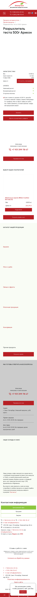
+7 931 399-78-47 (23, 520)
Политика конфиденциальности (18, 579)
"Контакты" (13, 492)
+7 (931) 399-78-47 (18, 14)
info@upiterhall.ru (6, 532)
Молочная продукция (10, 307)
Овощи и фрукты (9, 287)
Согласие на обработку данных (18, 558)
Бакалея (6, 247)
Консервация (7, 327)
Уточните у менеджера (25, 81)
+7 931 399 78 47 (20, 149)
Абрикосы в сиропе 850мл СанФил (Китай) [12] (17, 198)
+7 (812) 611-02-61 (18, 12)
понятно (23, 592)
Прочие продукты (8, 22)
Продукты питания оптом (11, 20)
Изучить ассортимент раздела (18, 118)
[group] (18, 459)
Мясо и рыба (7, 267)
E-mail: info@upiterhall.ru (11, 522)
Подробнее (18, 209)
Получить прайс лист (18, 217)
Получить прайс (18, 354)
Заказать (18, 112)
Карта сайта (18, 582)
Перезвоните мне (18, 158)
